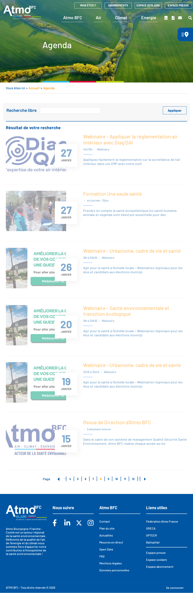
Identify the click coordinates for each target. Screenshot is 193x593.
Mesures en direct (111, 542)
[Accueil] (22, 12)
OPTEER (151, 535)
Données (166, 17)
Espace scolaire (148, 5)
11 (126, 479)
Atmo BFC (72, 17)
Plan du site (107, 528)
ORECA (150, 528)
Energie (148, 17)
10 (118, 479)
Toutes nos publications (173, 17)
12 (134, 479)
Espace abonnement (159, 566)
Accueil (34, 88)
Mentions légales (110, 563)
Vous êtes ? (88, 5)
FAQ (101, 556)
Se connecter (175, 587)
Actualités (106, 535)
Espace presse (178, 5)
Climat (121, 17)
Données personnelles (114, 570)
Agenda (48, 88)
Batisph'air (153, 542)
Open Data (106, 549)
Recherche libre (21, 110)
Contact (180, 17)
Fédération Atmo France (162, 521)
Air (98, 17)
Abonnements (118, 5)
